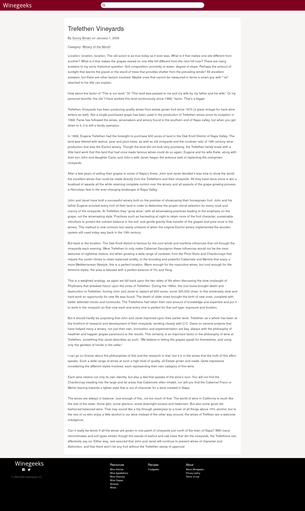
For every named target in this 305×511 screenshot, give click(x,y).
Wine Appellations (119, 473)
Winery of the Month (96, 46)
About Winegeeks (195, 469)
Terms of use (192, 476)
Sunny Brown (82, 38)
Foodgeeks (153, 469)
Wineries (114, 484)
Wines (113, 487)
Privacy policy (193, 473)
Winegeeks (17, 5)
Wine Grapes (116, 480)
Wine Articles (117, 469)
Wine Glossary (117, 476)
